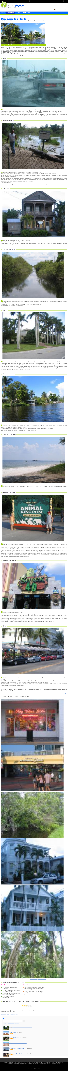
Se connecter (58, 9)
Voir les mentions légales (58, 1062)
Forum (18, 12)
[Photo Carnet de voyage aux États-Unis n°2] (33, 106)
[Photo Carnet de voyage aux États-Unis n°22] (32, 298)
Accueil (3, 12)
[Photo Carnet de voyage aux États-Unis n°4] (32, 169)
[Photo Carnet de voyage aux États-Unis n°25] (33, 358)
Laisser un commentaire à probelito (9, 1014)
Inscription (64, 9)
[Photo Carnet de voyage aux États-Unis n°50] (32, 541)
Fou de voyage (16, 1062)
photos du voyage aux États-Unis (38, 979)
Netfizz (20, 1063)
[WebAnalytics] (34, 1066)
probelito (65, 693)
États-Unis (28, 20)
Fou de (6, 4)
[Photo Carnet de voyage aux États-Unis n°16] (33, 237)
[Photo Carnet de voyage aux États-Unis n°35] (32, 422)
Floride (32, 20)
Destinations (10, 12)
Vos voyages (14, 20)
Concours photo (26, 12)
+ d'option (19, 1018)
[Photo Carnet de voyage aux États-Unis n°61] (33, 609)
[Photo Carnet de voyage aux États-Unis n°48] (33, 483)
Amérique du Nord (21, 20)
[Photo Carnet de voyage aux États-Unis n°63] (32, 674)
